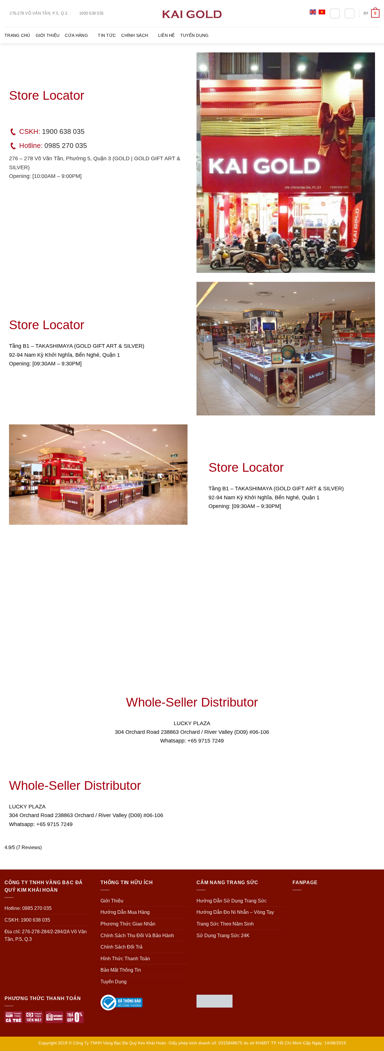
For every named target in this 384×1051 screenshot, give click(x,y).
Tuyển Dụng (194, 35)
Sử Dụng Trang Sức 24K (223, 935)
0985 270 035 (65, 145)
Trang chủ (17, 35)
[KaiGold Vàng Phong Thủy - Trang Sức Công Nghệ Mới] (192, 13)
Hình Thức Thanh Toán (125, 958)
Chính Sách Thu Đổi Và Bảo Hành (137, 935)
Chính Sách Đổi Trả (121, 946)
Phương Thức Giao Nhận (127, 923)
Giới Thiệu (48, 35)
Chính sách (134, 35)
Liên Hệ (166, 35)
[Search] (335, 13)
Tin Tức (107, 35)
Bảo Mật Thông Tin (120, 970)
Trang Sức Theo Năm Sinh (225, 923)
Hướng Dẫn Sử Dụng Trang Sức (231, 900)
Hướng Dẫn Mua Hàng (125, 912)
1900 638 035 (63, 131)
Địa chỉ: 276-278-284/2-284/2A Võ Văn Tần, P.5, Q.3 (45, 935)
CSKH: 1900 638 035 (27, 920)
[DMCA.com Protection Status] (214, 1000)
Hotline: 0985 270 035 (28, 908)
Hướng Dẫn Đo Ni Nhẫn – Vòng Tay (235, 912)
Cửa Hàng (76, 35)
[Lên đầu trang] (371, 1043)
